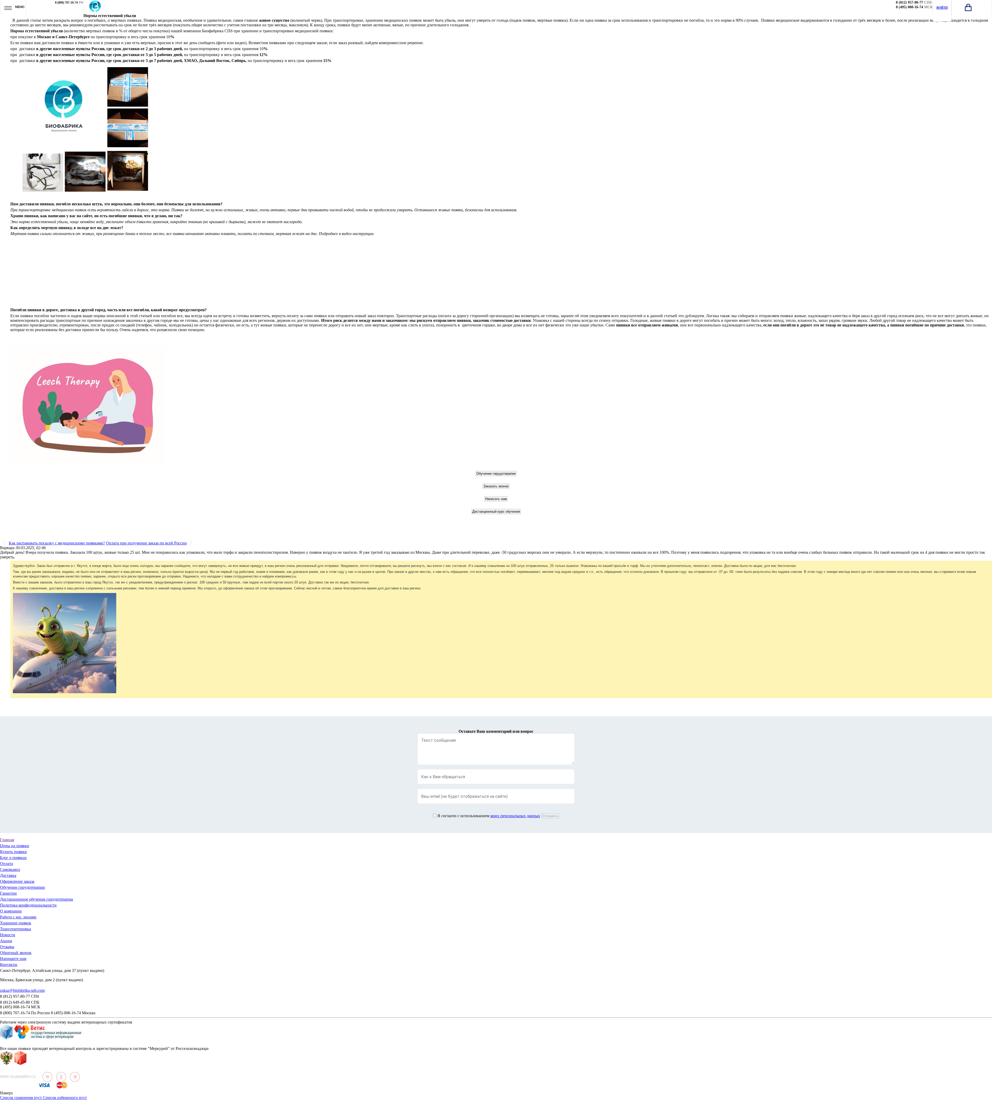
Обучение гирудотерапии (22, 887)
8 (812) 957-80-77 (909, 2)
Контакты (8, 964)
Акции (6, 941)
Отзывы (7, 947)
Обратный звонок (16, 952)
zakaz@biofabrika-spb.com (22, 990)
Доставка (8, 875)
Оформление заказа (17, 881)
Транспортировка (15, 929)
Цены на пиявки (14, 846)
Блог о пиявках (13, 857)
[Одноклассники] (61, 1077)
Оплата (6, 863)
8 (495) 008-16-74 (909, 7)
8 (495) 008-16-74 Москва (73, 1013)
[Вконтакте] (47, 1077)
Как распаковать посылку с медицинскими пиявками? (57, 543)
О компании (11, 911)
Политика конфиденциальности (28, 905)
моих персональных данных (515, 816)
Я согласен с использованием (488, 816)
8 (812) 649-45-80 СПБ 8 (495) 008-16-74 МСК (20, 1004)
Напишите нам (13, 958)
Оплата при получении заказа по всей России (146, 543)
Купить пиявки (13, 851)
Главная (7, 840)
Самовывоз (10, 869)
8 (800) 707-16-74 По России (25, 1013)
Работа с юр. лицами (18, 917)
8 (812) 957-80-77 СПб (19, 996)
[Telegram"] (75, 1077)
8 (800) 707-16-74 (66, 2)
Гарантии (8, 893)
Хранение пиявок (15, 923)
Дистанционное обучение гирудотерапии (36, 899)
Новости (7, 935)
